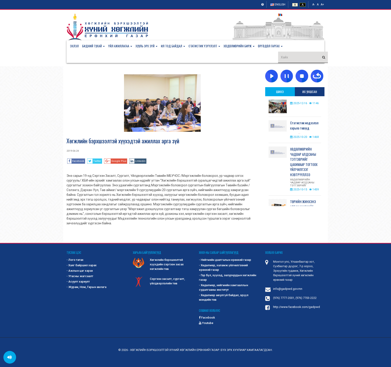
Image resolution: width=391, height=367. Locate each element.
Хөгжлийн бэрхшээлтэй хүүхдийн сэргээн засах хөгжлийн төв (167, 264)
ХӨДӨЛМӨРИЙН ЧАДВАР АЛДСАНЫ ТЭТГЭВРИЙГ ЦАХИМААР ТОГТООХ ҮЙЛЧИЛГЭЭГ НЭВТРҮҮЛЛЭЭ (303, 161)
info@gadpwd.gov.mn (287, 288)
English (279, 4)
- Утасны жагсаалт (80, 276)
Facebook (207, 317)
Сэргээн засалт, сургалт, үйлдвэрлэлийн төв (167, 281)
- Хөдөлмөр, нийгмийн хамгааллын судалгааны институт (223, 287)
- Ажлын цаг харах (80, 270)
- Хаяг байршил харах (82, 265)
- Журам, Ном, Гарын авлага (86, 287)
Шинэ (280, 91)
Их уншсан (309, 91)
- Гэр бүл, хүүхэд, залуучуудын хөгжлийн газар (227, 277)
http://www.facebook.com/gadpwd (296, 307)
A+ (322, 4)
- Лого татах (75, 259)
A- (313, 4)
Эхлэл (74, 45)
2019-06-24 (73, 150)
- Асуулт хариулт (78, 281)
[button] (95, 46)
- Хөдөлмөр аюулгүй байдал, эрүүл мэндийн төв (223, 297)
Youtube (207, 323)
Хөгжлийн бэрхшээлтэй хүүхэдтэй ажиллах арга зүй (123, 140)
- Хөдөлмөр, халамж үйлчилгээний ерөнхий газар (223, 267)
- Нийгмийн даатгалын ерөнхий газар (225, 259)
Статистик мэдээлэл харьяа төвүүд (304, 125)
